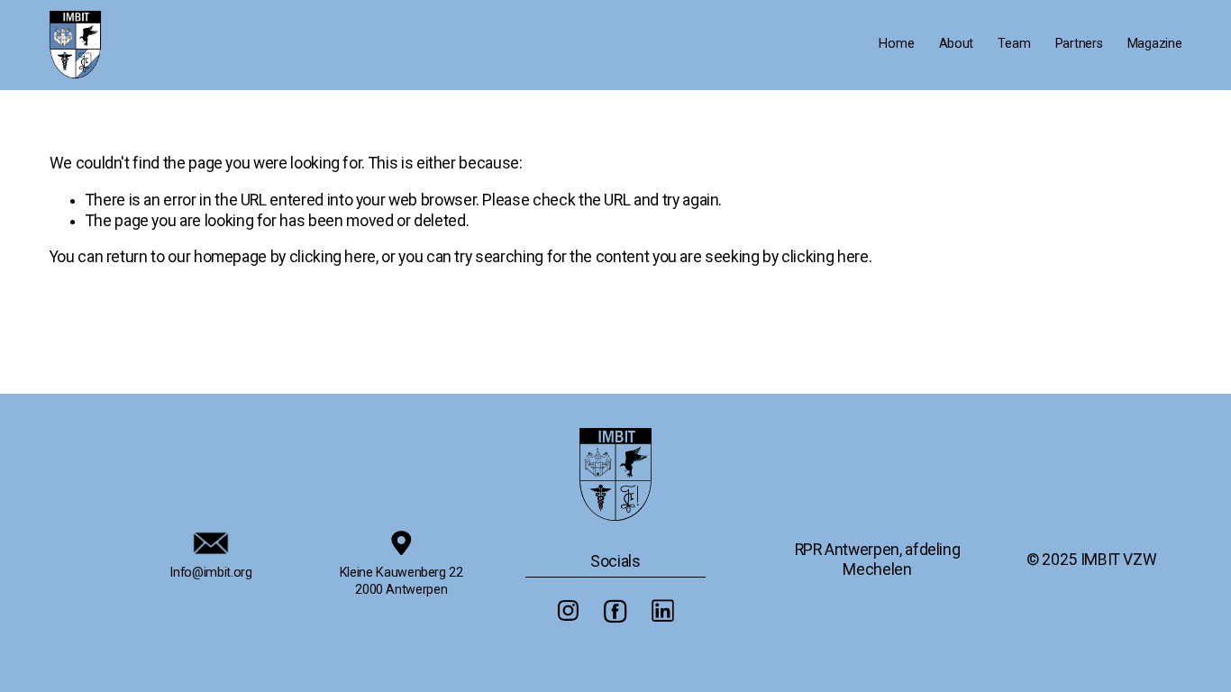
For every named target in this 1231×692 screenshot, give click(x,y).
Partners (1079, 43)
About (956, 43)
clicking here (332, 257)
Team (1014, 43)
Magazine (1154, 43)
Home (896, 43)
